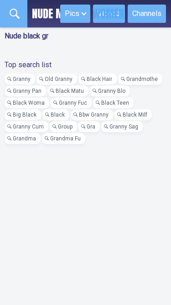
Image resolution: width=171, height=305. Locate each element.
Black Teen (115, 103)
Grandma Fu (65, 138)
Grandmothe (142, 79)
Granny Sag (123, 126)
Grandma (24, 138)
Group (65, 126)
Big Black (24, 115)
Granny (22, 79)
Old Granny (59, 79)
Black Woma (29, 103)
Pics (72, 13)
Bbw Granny (94, 115)
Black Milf (135, 115)
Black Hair (99, 79)
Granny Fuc (73, 103)
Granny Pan (27, 91)
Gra (91, 126)
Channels (146, 13)
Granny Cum (28, 126)
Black (58, 115)
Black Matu (70, 91)
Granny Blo (111, 91)
